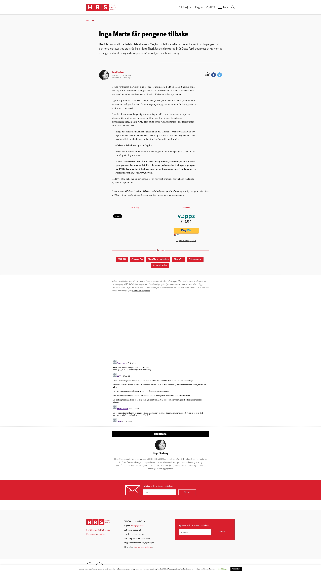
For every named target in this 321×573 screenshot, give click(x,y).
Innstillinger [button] (222, 568)
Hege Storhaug (118, 72)
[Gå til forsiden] (98, 522)
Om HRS (210, 7)
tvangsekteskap (160, 265)
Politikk (90, 21)
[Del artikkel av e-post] (207, 74)
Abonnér (187, 492)
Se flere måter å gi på (184, 240)
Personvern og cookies (95, 534)
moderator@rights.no (141, 291)
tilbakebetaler (196, 259)
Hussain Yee (138, 259)
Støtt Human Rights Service (98, 530)
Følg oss (199, 7)
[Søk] (233, 7)
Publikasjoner (185, 7)
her (162, 194)
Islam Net (179, 259)
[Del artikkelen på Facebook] (213, 74)
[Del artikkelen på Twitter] (219, 74)
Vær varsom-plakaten (143, 547)
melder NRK (137, 121)
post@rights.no (137, 526)
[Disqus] (160, 326)
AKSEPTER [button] (236, 569)
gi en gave (193, 191)
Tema (225, 7)
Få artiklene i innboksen (158, 486)
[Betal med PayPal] (186, 231)
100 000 (122, 259)
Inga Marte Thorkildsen (159, 259)
